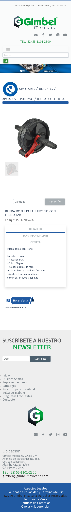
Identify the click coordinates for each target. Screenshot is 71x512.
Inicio (6, 375)
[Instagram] (58, 35)
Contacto (8, 399)
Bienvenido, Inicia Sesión (52, 5)
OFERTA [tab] (35, 242)
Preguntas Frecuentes (17, 396)
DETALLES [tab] (35, 229)
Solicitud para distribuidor (20, 389)
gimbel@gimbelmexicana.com (25, 476)
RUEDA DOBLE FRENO (51, 99)
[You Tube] (65, 35)
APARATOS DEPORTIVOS (17, 99)
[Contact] (36, 35)
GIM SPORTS (27, 88)
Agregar (53, 202)
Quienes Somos (12, 379)
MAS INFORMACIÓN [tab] (35, 235)
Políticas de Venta (35, 499)
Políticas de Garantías (35, 503)
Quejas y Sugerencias (35, 506)
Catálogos (9, 385)
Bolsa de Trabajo (13, 392)
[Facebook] (43, 35)
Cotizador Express (24, 5)
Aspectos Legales (35, 488)
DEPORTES (46, 88)
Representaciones (14, 382)
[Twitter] (50, 35)
